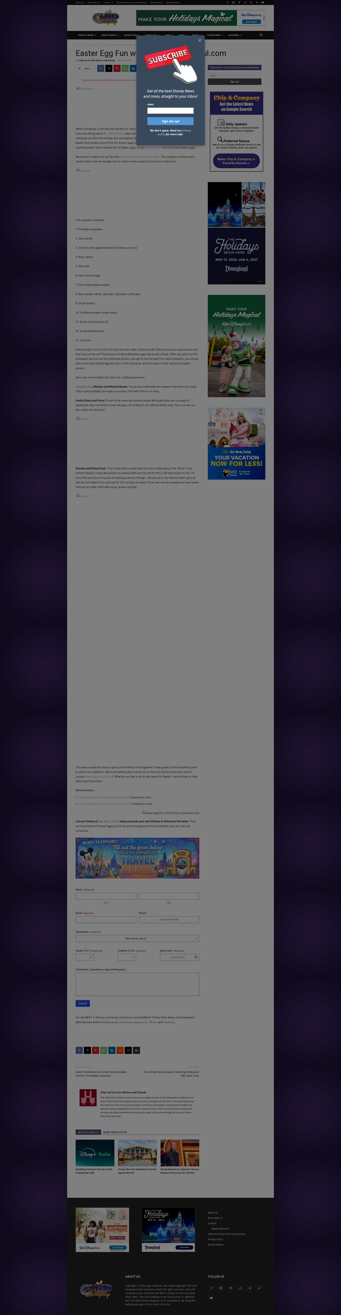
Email (150, 104)
